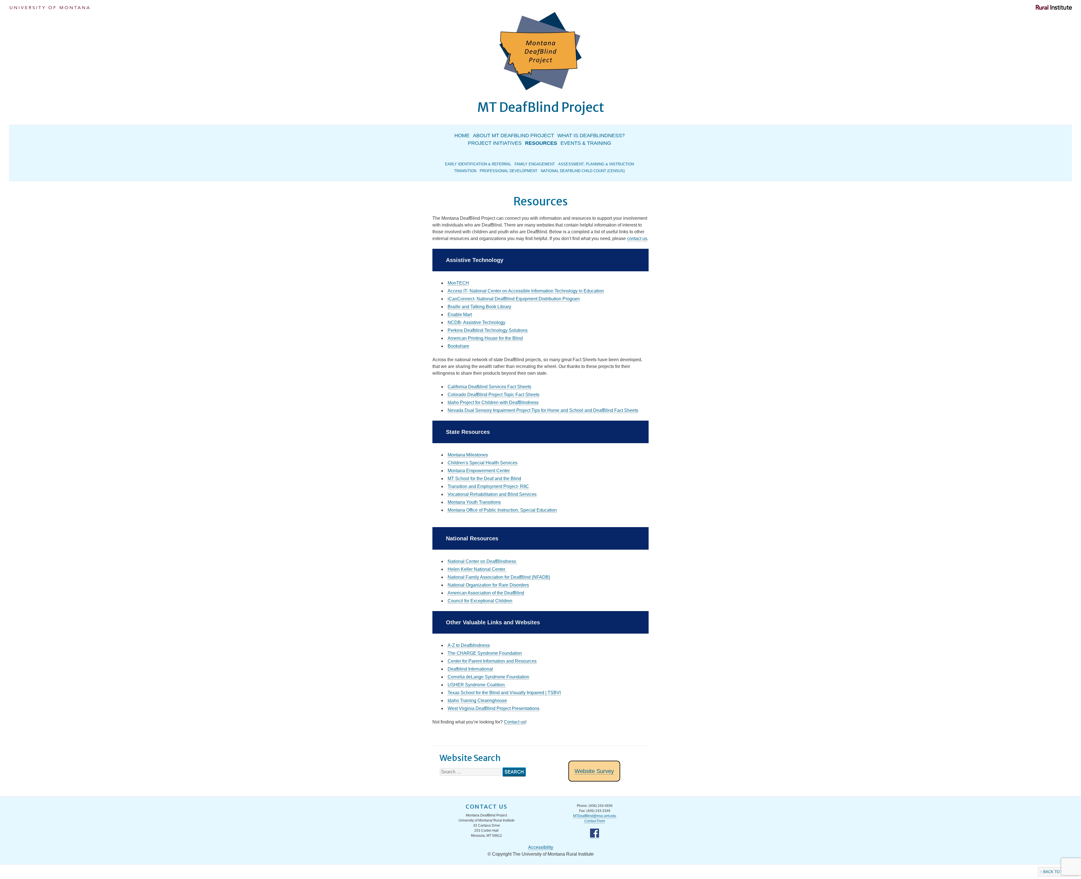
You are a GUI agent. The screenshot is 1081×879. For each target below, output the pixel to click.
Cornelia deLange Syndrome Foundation (488, 676)
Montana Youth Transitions (474, 502)
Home (462, 135)
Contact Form (594, 821)
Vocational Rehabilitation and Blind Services (492, 494)
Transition (465, 171)
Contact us (514, 722)
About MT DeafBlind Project (513, 135)
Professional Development (508, 171)
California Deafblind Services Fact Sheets (489, 386)
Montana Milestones (468, 454)
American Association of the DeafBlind (486, 593)
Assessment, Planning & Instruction (596, 164)
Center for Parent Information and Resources (492, 661)
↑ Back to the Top (1058, 872)
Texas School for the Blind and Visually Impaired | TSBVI (504, 692)
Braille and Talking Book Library (479, 306)
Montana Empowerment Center (479, 470)
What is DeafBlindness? (591, 135)
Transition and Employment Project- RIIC (488, 486)
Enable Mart (460, 314)
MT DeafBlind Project (540, 107)
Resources (541, 143)
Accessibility (540, 847)
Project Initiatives (495, 143)
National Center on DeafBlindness (482, 561)
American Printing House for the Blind (485, 338)
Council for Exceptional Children (480, 600)
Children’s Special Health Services (482, 462)
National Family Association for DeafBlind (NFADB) (499, 577)
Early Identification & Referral (478, 164)
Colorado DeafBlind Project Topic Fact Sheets (493, 394)
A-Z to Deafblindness (469, 645)
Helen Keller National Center (477, 569)
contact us (637, 238)
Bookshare (458, 346)
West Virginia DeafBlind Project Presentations (493, 708)
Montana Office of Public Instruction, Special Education (502, 510)
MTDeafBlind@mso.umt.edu (594, 816)
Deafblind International (470, 669)
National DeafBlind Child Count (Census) (583, 171)
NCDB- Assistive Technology (476, 322)
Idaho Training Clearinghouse (477, 700)
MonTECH (458, 283)
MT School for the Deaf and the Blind (484, 478)
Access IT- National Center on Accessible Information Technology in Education (526, 290)
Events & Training (585, 143)
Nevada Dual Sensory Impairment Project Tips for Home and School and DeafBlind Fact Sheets (543, 410)
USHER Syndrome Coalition (477, 684)
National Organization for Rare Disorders (488, 585)
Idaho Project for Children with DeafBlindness (493, 402)
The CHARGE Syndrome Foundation (485, 653)
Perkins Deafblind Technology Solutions (488, 330)
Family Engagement (535, 164)
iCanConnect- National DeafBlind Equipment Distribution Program (514, 298)
